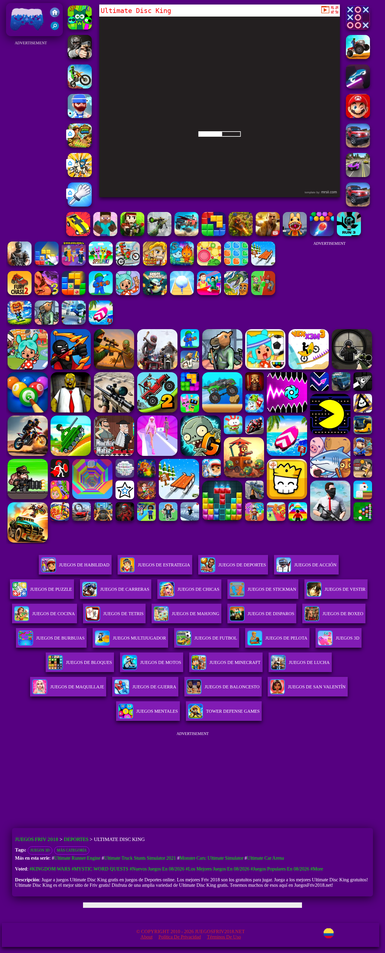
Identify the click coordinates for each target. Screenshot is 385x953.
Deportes (76, 839)
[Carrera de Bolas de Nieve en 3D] (182, 293)
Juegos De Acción (315, 564)
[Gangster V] (268, 234)
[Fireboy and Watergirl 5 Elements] (182, 263)
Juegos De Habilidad (84, 564)
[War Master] (101, 293)
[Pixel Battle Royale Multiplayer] (132, 234)
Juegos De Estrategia (164, 564)
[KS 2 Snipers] (159, 234)
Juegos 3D (40, 850)
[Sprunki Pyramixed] (80, 27)
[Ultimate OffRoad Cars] (358, 145)
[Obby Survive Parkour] (209, 293)
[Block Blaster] (214, 234)
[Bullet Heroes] (74, 322)
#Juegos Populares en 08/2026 (280, 868)
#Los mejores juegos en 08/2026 (217, 868)
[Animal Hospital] (295, 234)
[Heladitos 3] (47, 293)
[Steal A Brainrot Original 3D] (74, 263)
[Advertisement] (31, 137)
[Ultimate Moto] (358, 86)
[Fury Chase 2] (20, 293)
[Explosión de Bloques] (236, 263)
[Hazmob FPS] (80, 57)
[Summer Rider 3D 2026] (101, 322)
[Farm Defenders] (241, 234)
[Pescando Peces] (80, 116)
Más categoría (72, 850)
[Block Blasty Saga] (47, 263)
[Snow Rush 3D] (263, 263)
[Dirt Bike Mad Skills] (80, 86)
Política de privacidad (180, 936)
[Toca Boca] (128, 293)
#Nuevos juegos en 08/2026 (157, 868)
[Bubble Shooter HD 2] (322, 234)
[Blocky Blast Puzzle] (74, 293)
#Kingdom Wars (49, 868)
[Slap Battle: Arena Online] (80, 204)
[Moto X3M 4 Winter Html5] (128, 263)
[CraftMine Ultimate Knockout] (105, 234)
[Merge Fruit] (209, 263)
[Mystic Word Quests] (80, 145)
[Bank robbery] (47, 322)
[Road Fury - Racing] (186, 234)
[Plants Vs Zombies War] (263, 293)
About (146, 936)
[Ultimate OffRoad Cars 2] (358, 204)
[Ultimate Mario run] (358, 116)
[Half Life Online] (20, 263)
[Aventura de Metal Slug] (155, 263)
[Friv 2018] (55, 13)
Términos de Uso (224, 936)
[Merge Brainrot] (236, 293)
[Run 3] (349, 234)
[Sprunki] (101, 263)
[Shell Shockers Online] (155, 293)
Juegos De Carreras (124, 589)
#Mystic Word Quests (100, 868)
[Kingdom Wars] (80, 175)
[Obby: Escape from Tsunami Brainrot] (20, 322)
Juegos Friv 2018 (36, 839)
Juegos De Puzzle (51, 589)
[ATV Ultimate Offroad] (358, 57)
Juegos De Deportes (242, 564)
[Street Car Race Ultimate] (358, 175)
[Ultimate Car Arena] (78, 234)
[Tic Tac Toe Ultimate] (358, 27)
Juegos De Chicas (198, 589)
